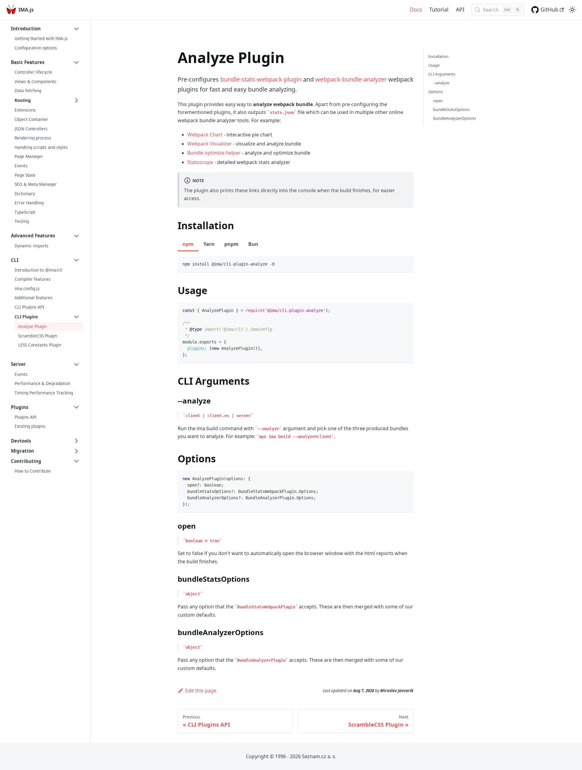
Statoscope (200, 162)
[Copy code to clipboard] (406, 264)
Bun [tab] (253, 244)
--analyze (441, 82)
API (460, 9)
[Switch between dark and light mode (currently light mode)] (572, 10)
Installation (438, 56)
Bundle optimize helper (214, 152)
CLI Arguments (441, 74)
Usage (434, 65)
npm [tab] (188, 244)
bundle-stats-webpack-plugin (261, 79)
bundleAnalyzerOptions (454, 118)
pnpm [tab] (231, 244)
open (438, 100)
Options (435, 91)
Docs (416, 9)
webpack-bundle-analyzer (351, 79)
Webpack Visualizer (209, 143)
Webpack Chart (204, 134)
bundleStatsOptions (451, 109)
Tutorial (439, 9)
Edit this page (200, 690)
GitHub (549, 9)
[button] (45, 28)
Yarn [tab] (209, 244)
